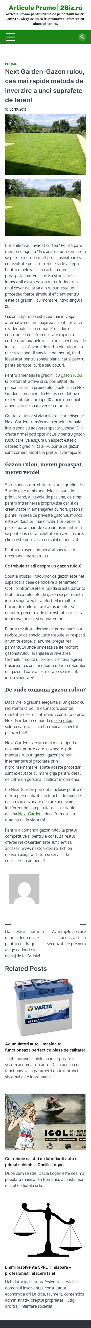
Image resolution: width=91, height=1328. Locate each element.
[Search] (82, 37)
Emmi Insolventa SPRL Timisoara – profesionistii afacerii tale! (38, 1270)
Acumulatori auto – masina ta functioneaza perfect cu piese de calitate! (45, 1047)
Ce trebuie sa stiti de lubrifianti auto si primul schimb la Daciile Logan (41, 1161)
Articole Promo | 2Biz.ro (45, 7)
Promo (11, 64)
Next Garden (29, 813)
